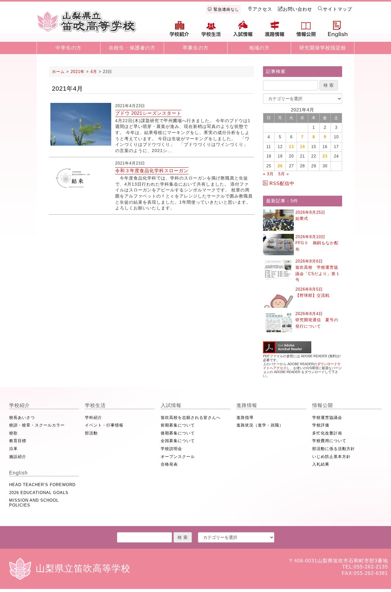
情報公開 (306, 31)
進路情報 (275, 31)
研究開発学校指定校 (322, 47)
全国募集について (178, 440)
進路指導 (245, 417)
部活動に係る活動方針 (333, 448)
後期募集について (178, 433)
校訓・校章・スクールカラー (37, 425)
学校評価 (320, 425)
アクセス (262, 9)
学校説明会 (171, 448)
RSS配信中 (281, 183)
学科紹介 (93, 417)
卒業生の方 (196, 47)
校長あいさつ (22, 417)
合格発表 (169, 464)
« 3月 (268, 174)
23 (325, 156)
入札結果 (320, 464)
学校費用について (329, 440)
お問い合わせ (297, 9)
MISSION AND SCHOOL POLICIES (34, 502)
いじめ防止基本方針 (331, 456)
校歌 (13, 433)
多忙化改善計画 (327, 433)
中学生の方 (69, 47)
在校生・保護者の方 (132, 47)
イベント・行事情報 (104, 425)
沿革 (13, 448)
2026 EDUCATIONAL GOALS (38, 492)
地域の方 (259, 47)
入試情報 (243, 31)
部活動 (91, 433)
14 (302, 146)
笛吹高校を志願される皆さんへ (191, 417)
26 (280, 166)
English (338, 31)
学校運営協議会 (327, 417)
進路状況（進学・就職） (259, 425)
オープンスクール (178, 456)
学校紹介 (180, 31)
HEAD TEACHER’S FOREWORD (42, 484)
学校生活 (211, 31)
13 (291, 146)
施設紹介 (17, 456)
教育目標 (17, 440)
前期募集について (178, 425)
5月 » (283, 174)
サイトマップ (337, 9)
